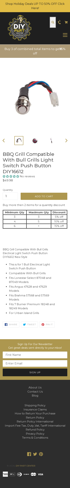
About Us (35, 387)
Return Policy (35, 417)
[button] (11, 176)
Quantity (8, 189)
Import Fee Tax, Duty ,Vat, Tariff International (35, 425)
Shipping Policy (35, 405)
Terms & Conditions (35, 437)
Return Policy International (35, 421)
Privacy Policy (35, 433)
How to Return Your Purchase (35, 413)
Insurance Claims (35, 409)
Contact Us (35, 391)
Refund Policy (35, 429)
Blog (35, 395)
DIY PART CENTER (25, 465)
